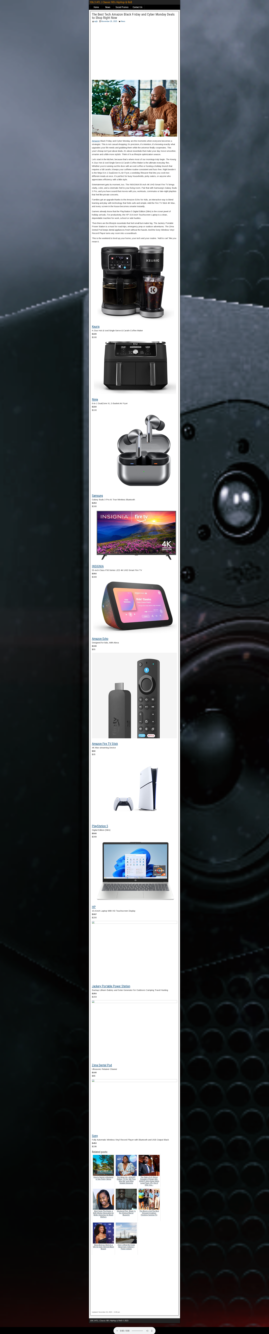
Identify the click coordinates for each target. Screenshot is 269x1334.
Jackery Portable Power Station (111, 986)
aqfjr (96, 21)
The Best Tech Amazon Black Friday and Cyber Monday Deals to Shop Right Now (133, 16)
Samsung (97, 495)
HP (94, 907)
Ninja (95, 399)
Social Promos (122, 7)
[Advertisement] (134, 52)
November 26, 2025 (109, 21)
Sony (95, 1136)
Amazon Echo (100, 638)
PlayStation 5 (100, 826)
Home (96, 7)
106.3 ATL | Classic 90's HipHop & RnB (111, 2)
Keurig (95, 326)
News (107, 7)
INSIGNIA (98, 566)
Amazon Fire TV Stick (105, 743)
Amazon (96, 141)
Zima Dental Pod (102, 1065)
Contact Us (137, 7)
